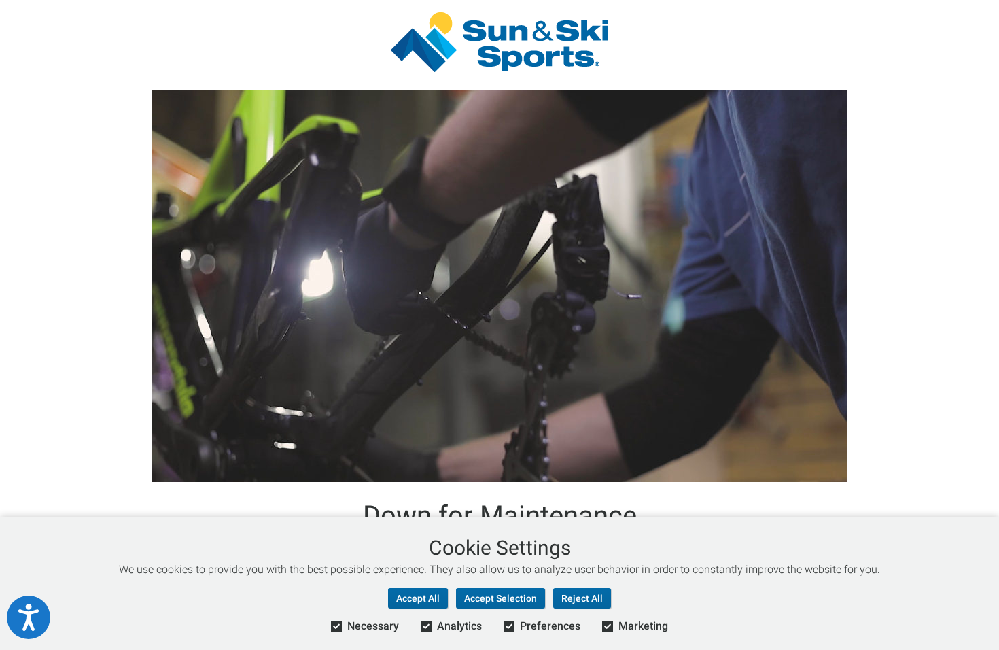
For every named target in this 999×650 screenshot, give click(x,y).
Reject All (582, 598)
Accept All (418, 598)
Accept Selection (500, 598)
